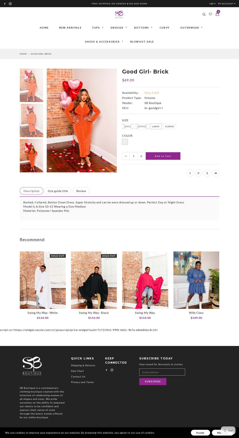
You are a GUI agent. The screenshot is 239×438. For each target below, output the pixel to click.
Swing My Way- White (43, 312)
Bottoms (141, 27)
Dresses (117, 27)
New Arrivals (70, 27)
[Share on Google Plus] (198, 173)
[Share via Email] (215, 173)
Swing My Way (145, 312)
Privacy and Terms (82, 382)
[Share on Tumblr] (207, 173)
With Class (196, 312)
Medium (142, 126)
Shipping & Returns (83, 365)
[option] (82, 120)
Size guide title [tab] (58, 190)
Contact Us (78, 376)
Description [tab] (31, 190)
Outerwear (189, 27)
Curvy (165, 27)
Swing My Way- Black (94, 312)
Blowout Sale (142, 41)
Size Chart (77, 370)
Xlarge (169, 126)
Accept (200, 432)
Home (44, 27)
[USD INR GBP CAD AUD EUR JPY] (213, 3)
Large (156, 126)
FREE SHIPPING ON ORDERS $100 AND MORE (119, 3)
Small (127, 126)
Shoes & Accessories (102, 41)
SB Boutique (153, 102)
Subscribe (153, 381)
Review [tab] (81, 190)
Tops (96, 27)
